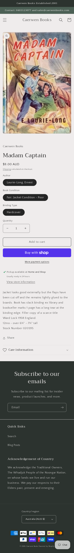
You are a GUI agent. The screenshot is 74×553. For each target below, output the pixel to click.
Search (12, 436)
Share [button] (10, 337)
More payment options (37, 262)
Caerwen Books (32, 546)
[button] (5, 20)
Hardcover (14, 212)
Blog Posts (14, 445)
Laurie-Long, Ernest (20, 182)
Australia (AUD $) (35, 519)
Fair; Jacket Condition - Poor (25, 197)
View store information (21, 282)
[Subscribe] (62, 407)
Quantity (8, 220)
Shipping (7, 169)
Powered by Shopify (46, 546)
